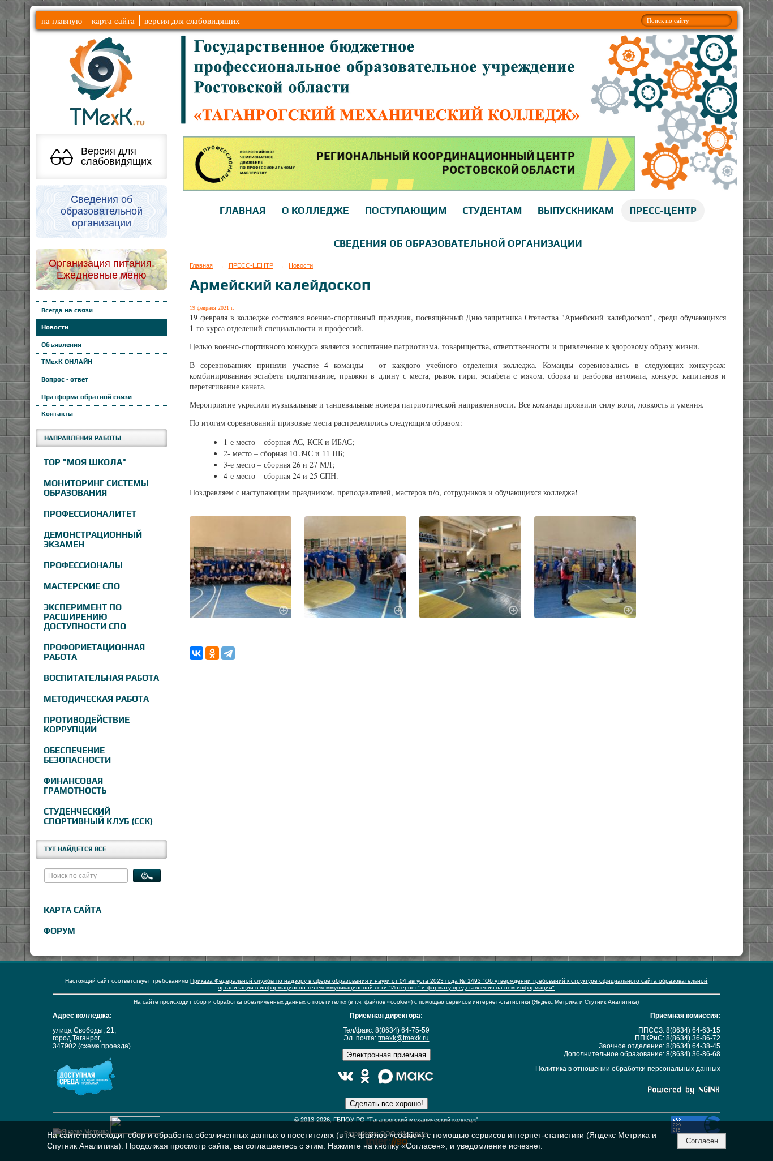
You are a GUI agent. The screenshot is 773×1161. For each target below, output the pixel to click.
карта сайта (113, 20)
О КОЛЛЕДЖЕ (315, 210)
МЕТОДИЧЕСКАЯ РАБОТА (96, 699)
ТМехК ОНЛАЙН (66, 362)
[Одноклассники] (212, 653)
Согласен (702, 1141)
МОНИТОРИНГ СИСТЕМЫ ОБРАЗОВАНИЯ (96, 488)
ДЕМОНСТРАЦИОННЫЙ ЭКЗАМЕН (93, 539)
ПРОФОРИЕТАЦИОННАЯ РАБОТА (94, 652)
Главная (201, 265)
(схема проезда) (104, 1046)
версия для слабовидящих (192, 20)
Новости (54, 327)
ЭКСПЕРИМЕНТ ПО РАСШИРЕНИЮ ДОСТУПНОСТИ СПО (85, 616)
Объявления (61, 345)
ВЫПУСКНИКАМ (575, 210)
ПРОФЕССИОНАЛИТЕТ (90, 514)
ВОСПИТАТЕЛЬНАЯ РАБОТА (101, 678)
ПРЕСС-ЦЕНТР (663, 210)
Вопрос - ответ (64, 379)
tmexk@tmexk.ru (403, 1038)
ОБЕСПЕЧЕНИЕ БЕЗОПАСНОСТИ (77, 755)
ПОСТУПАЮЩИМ (405, 210)
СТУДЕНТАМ (492, 210)
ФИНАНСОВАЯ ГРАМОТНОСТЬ (75, 785)
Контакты (57, 414)
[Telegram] (228, 653)
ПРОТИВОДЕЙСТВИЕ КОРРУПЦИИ (87, 724)
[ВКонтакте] (196, 653)
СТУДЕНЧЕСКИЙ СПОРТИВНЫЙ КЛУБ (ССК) (98, 816)
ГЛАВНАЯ (243, 210)
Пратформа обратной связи (86, 397)
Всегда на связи (67, 310)
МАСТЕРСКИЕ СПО (82, 586)
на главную (61, 20)
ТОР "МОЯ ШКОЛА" (85, 462)
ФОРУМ (59, 931)
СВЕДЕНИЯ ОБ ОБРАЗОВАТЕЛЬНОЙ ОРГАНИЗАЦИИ (458, 243)
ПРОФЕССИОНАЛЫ (83, 565)
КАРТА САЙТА (72, 910)
